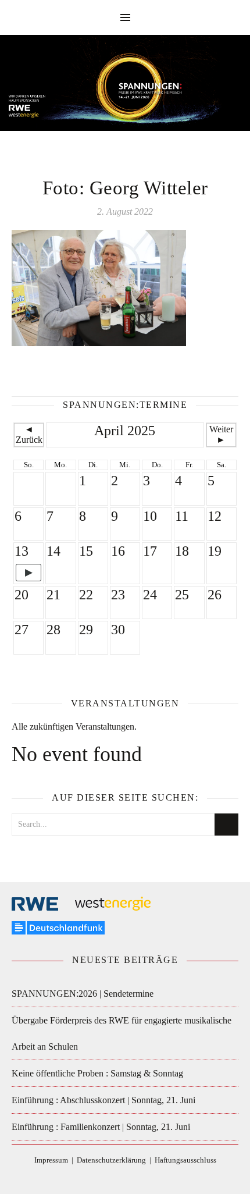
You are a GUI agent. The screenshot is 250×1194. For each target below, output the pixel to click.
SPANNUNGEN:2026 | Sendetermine (82, 993)
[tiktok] (117, 1177)
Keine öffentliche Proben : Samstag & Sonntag (97, 1073)
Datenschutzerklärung (111, 1160)
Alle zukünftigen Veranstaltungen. (74, 726)
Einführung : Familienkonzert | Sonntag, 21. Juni (101, 1127)
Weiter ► (221, 434)
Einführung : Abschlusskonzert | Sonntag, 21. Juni (103, 1100)
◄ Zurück (29, 434)
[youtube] (151, 1177)
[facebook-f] (99, 1177)
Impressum (51, 1160)
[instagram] (134, 1177)
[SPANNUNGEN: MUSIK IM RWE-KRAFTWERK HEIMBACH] (125, 88)
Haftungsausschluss (185, 1160)
